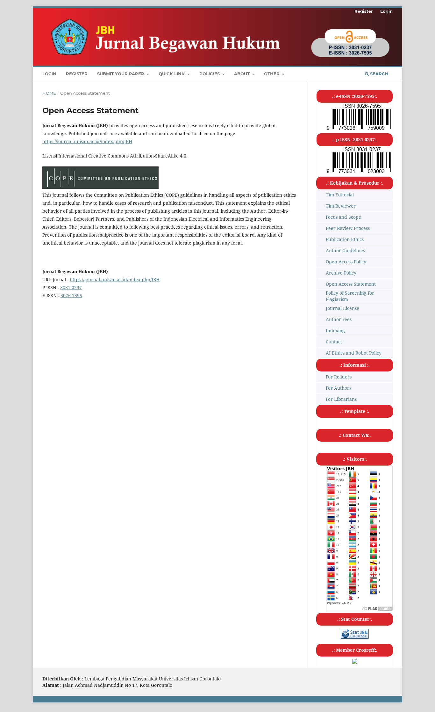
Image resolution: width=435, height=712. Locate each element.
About (242, 73)
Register (77, 73)
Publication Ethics (345, 239)
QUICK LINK (172, 73)
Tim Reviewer (341, 206)
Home (49, 93)
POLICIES (210, 73)
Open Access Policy (346, 262)
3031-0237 (71, 287)
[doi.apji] (354, 662)
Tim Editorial (340, 195)
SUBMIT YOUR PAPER (121, 73)
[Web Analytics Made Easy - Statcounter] (355, 637)
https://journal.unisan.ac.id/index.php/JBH (87, 141)
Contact (334, 342)
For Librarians (341, 399)
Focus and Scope (343, 217)
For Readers (339, 377)
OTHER (272, 73)
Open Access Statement (351, 284)
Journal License (342, 308)
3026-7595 (71, 295)
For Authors (338, 388)
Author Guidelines (345, 250)
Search (379, 73)
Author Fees (339, 319)
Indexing (335, 330)
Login (49, 73)
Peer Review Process (348, 228)
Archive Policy (341, 273)
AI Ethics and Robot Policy (354, 353)
